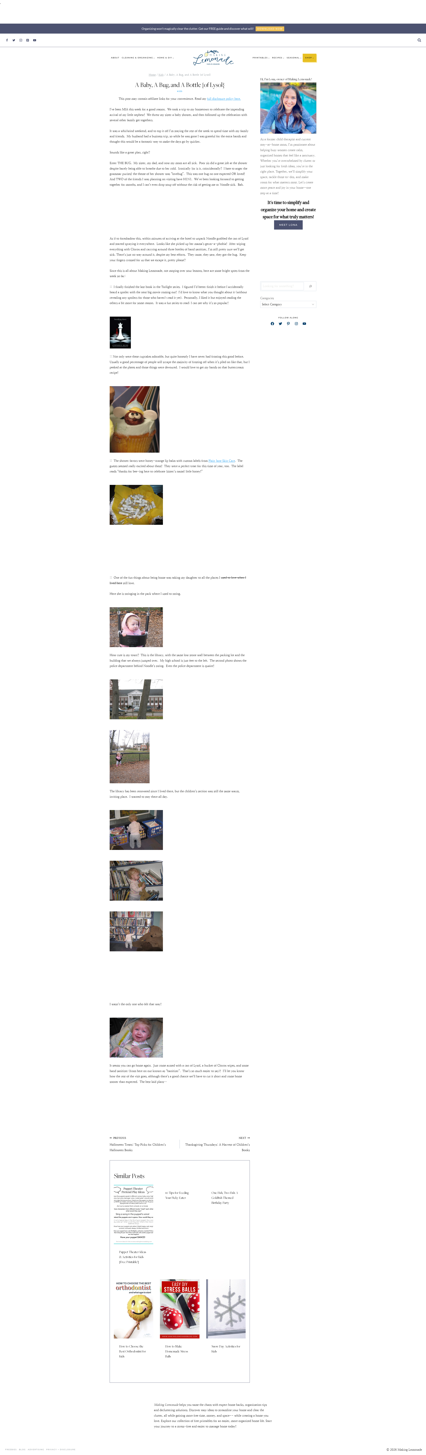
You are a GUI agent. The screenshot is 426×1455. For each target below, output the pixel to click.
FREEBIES (11, 1449)
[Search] (311, 286)
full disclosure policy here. (224, 98)
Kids (180, 91)
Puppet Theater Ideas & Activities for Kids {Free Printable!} (132, 1257)
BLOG (22, 1449)
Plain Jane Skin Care (222, 460)
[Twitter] (14, 40)
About (115, 58)
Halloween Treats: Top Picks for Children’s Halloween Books (138, 1144)
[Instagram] (21, 40)
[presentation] (133, 1214)
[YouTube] (35, 40)
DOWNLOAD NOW (270, 28)
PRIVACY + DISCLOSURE (61, 1449)
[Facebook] (7, 40)
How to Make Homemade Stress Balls (176, 1351)
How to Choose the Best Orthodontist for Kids (132, 1351)
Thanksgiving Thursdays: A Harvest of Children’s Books (217, 1144)
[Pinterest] (28, 40)
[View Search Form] (419, 40)
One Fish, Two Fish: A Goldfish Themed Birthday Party (225, 1198)
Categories (267, 298)
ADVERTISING (36, 1449)
